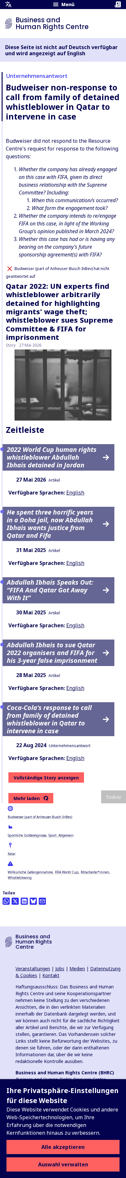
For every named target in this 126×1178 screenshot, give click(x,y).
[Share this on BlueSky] (33, 901)
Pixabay (113, 796)
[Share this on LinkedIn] (24, 901)
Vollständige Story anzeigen (46, 778)
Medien (77, 968)
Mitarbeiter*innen (95, 872)
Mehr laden (27, 798)
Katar (12, 853)
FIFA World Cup (67, 872)
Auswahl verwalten (63, 1164)
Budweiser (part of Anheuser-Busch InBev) (40, 817)
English (75, 492)
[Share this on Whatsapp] (6, 901)
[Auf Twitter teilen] (15, 901)
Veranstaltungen (33, 968)
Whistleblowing (20, 877)
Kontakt (50, 975)
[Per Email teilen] (42, 901)
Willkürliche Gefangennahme (30, 872)
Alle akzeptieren (63, 1147)
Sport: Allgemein (61, 835)
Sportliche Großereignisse (27, 835)
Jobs (59, 968)
